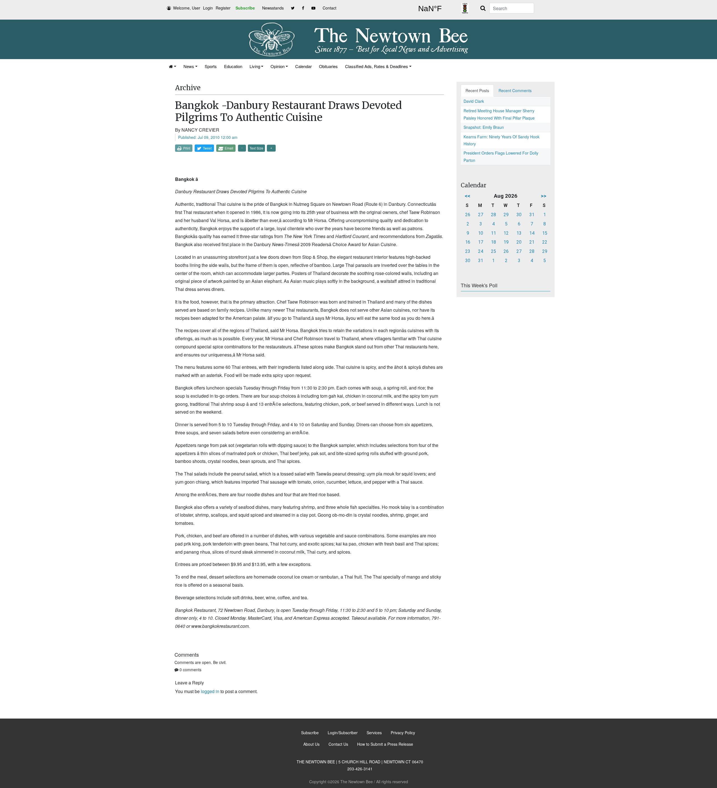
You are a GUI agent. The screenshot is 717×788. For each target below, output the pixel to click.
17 (480, 242)
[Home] (172, 66)
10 (480, 233)
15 (544, 233)
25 (493, 251)
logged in (210, 691)
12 (506, 233)
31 (531, 214)
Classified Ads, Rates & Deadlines (376, 66)
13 (519, 233)
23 (467, 251)
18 (493, 242)
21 (531, 242)
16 (467, 242)
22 (544, 242)
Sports (211, 66)
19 (506, 242)
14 (531, 233)
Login (208, 8)
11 (493, 233)
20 (519, 242)
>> (543, 196)
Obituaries (328, 66)
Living (255, 66)
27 (480, 214)
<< (467, 196)
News (188, 66)
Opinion (278, 66)
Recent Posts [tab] (477, 90)
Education (233, 66)
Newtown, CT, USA (430, 9)
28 (493, 214)
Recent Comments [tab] (515, 90)
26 (467, 214)
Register (223, 8)
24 (480, 251)
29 (506, 214)
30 (519, 214)
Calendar (303, 66)
